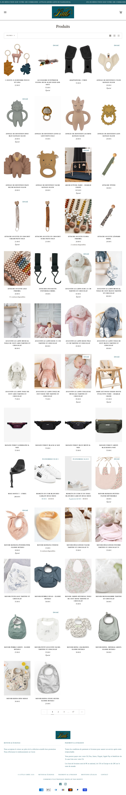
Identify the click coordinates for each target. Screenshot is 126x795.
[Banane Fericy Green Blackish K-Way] (108, 425)
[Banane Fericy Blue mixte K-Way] (78, 425)
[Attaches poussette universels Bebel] (47, 268)
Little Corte (24, 774)
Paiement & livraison (67, 774)
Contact (104, 774)
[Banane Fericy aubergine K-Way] (17, 425)
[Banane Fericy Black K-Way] (47, 425)
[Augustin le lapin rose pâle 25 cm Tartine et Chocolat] (78, 320)
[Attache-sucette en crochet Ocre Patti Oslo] (47, 216)
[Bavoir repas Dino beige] (17, 678)
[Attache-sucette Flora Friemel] (78, 216)
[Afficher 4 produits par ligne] (119, 35)
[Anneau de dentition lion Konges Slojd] (108, 113)
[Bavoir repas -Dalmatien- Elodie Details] (78, 627)
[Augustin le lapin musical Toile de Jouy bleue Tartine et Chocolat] (108, 268)
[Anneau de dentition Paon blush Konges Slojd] (17, 164)
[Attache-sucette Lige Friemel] (17, 268)
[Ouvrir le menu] (7, 12)
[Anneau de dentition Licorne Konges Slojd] (78, 113)
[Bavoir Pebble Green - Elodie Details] (17, 627)
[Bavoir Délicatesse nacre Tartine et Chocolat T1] (78, 525)
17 (73, 712)
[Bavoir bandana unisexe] (47, 525)
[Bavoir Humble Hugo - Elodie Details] (47, 576)
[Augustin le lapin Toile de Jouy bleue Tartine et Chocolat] (108, 320)
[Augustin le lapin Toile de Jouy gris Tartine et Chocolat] (17, 371)
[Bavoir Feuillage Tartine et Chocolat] (17, 576)
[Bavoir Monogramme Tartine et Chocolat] (108, 576)
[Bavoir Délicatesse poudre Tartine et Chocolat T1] (108, 525)
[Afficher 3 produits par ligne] (114, 35)
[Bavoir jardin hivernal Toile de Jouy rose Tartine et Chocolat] (78, 576)
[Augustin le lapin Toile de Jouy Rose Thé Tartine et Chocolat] (47, 371)
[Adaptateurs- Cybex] (78, 60)
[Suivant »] (82, 711)
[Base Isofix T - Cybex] (17, 473)
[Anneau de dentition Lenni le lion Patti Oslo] (47, 113)
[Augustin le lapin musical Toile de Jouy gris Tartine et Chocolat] (17, 320)
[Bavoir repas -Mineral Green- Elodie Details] (108, 627)
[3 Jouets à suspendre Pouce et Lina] (17, 60)
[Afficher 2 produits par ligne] (110, 35)
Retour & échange (46, 774)
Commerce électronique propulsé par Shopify (63, 779)
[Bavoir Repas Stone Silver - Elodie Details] (47, 678)
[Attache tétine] (108, 164)
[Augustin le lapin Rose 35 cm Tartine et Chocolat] (47, 320)
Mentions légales (89, 774)
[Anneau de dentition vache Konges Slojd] (47, 164)
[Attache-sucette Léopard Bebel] (108, 216)
